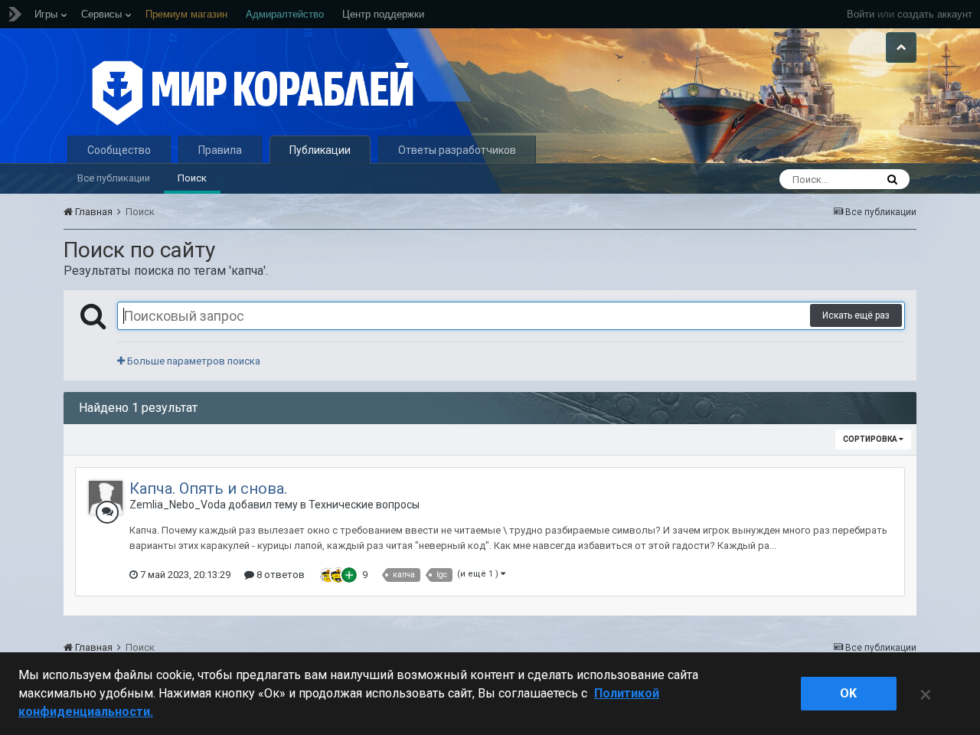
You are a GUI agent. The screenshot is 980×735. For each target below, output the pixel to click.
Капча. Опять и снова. (208, 488)
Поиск (192, 178)
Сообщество (119, 150)
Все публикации (113, 178)
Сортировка (871, 439)
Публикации (320, 150)
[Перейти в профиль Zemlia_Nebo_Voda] (105, 497)
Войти (860, 14)
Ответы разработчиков (457, 150)
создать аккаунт (934, 14)
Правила (220, 150)
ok (848, 693)
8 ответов (279, 574)
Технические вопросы (364, 504)
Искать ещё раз (856, 315)
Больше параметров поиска (192, 361)
